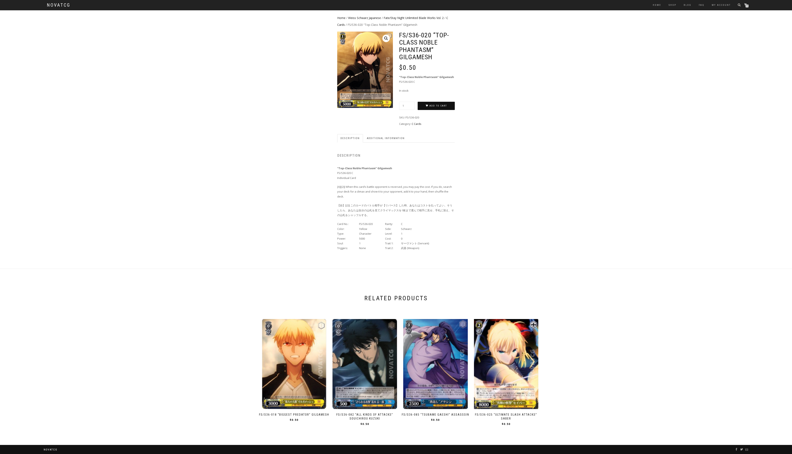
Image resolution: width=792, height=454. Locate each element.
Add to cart (438, 105)
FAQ (701, 5)
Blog (687, 5)
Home (657, 5)
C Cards (416, 124)
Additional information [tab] (386, 138)
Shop (672, 5)
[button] (386, 38)
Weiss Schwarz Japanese (364, 18)
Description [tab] (350, 138)
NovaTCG (59, 5)
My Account (721, 5)
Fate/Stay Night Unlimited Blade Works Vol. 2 (414, 18)
